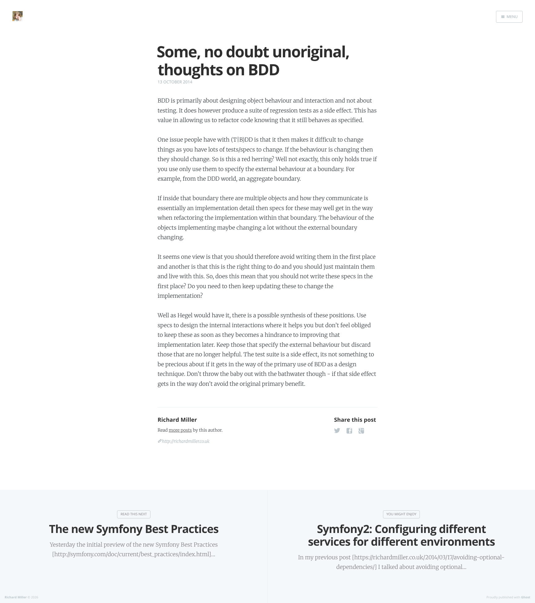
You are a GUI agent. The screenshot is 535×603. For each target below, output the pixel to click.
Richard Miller (177, 420)
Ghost (525, 597)
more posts (180, 430)
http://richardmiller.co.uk (186, 441)
